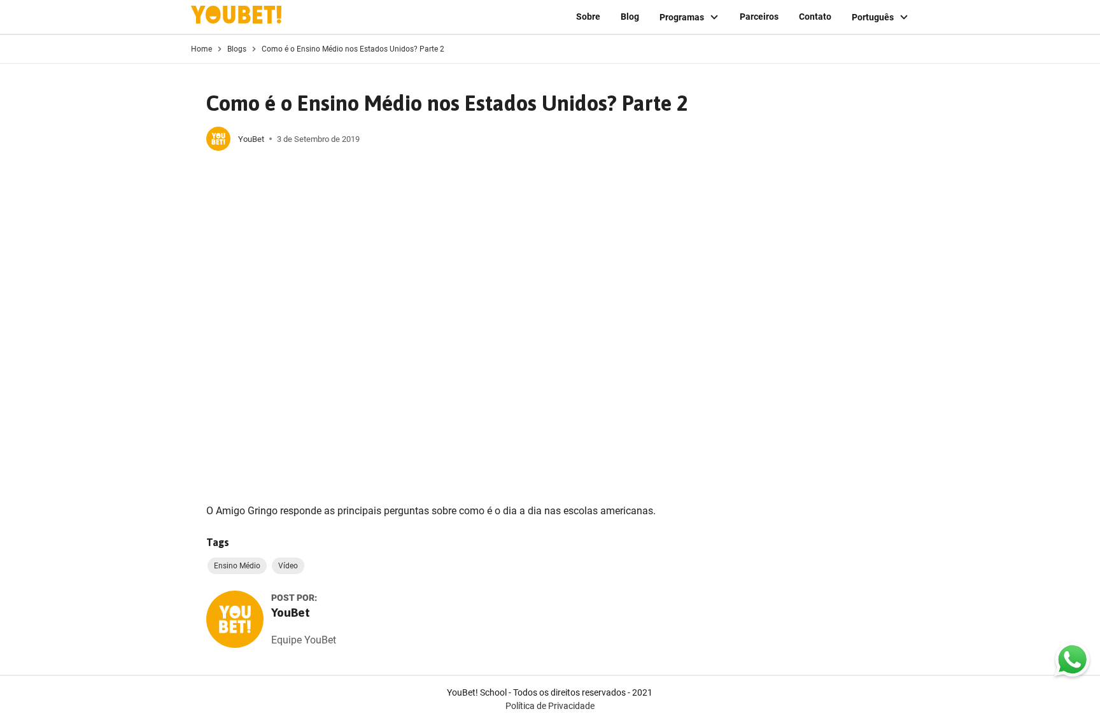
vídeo (288, 565)
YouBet (251, 139)
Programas (681, 17)
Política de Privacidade (550, 706)
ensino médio (237, 565)
